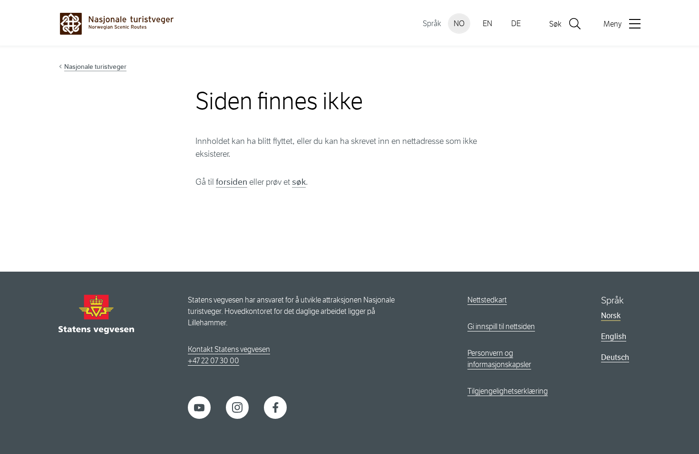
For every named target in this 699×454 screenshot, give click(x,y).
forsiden (231, 182)
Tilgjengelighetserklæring (507, 391)
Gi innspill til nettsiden (501, 326)
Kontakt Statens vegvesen (229, 349)
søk (299, 182)
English (613, 336)
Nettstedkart (487, 299)
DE (516, 23)
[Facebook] (275, 406)
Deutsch (615, 357)
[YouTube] (199, 406)
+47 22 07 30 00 (213, 360)
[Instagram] (237, 406)
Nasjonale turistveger (95, 66)
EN (487, 23)
